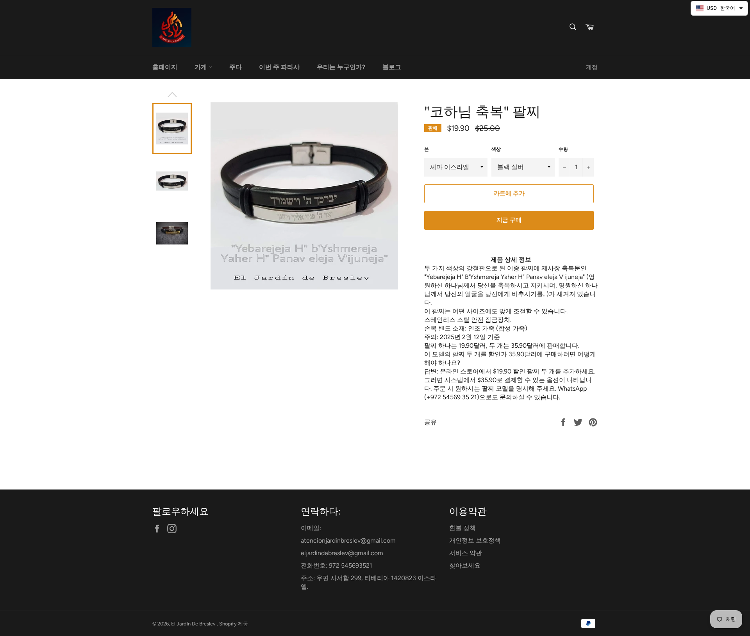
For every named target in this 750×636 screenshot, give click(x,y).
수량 (563, 149)
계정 (592, 67)
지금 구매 (508, 219)
